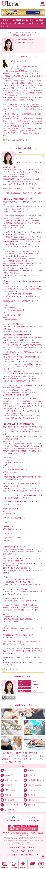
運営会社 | (32, 851)
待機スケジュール (11, 780)
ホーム (7, 770)
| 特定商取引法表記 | (18, 851)
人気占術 (8, 795)
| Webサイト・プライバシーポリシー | (23, 855)
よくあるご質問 (10, 800)
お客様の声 (8, 785)
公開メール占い (10, 790)
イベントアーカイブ (11, 805)
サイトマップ (9, 810)
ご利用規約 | (32, 847)
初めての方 (8, 775)
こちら (41, 833)
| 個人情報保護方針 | (17, 847)
